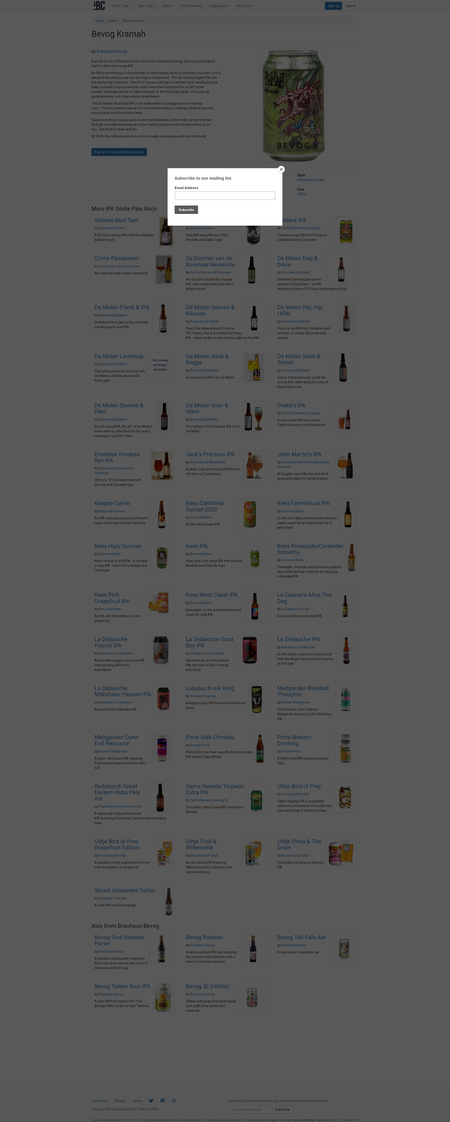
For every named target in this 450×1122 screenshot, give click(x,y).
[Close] (281, 169)
